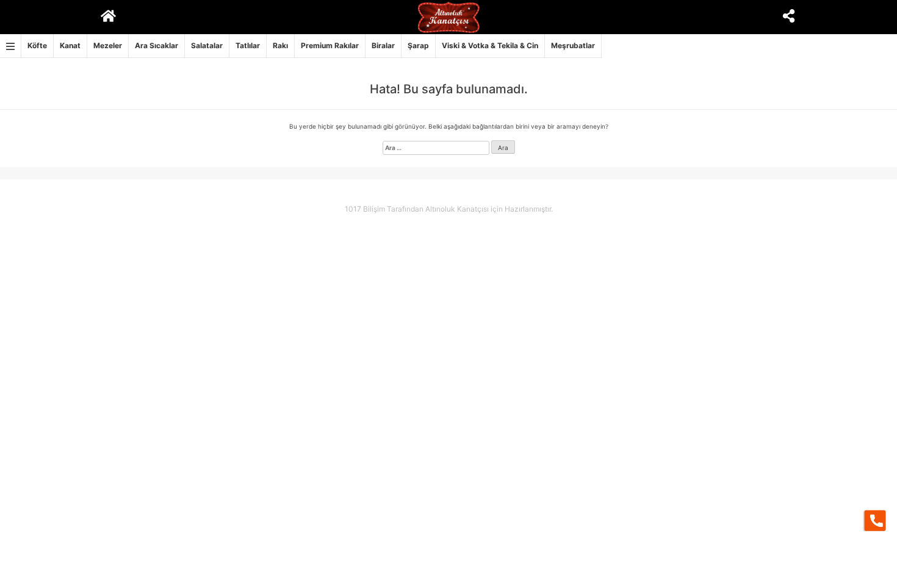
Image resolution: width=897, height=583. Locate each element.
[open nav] (10, 46)
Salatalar (207, 45)
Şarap (418, 45)
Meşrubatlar (573, 45)
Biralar (383, 45)
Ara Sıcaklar (156, 45)
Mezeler (107, 45)
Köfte (37, 45)
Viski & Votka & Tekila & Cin (490, 45)
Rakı (280, 45)
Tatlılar (248, 45)
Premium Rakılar (330, 45)
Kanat (70, 45)
